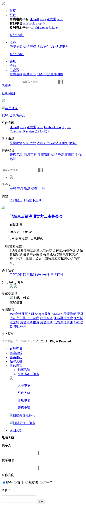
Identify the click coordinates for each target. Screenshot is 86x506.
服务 (13, 42)
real (32, 27)
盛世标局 (20, 326)
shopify (40, 23)
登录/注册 (8, 93)
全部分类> (17, 35)
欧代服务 (46, 318)
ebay (43, 19)
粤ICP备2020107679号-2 (19, 341)
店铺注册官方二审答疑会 (36, 216)
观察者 (33, 482)
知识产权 (29, 46)
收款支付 (43, 46)
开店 (13, 61)
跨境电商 (46, 322)
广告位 (48, 482)
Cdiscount (41, 27)
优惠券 (6, 86)
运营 (34, 188)
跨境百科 (16, 74)
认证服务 (61, 46)
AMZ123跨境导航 (64, 314)
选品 (27, 188)
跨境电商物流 (29, 322)
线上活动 (22, 200)
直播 (20, 482)
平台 (13, 15)
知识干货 (43, 74)
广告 (41, 188)
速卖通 (51, 19)
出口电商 (32, 318)
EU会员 (7, 115)
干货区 (14, 70)
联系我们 (29, 274)
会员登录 (11, 108)
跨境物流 (16, 46)
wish (60, 19)
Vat (52, 46)
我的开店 (18, 115)
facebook (29, 23)
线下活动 (35, 200)
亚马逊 (34, 19)
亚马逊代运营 (63, 318)
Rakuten (54, 27)
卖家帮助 (44, 154)
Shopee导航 (43, 314)
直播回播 (56, 74)
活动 (13, 65)
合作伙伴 (43, 274)
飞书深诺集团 (63, 322)
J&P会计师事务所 (22, 314)
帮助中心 (29, 74)
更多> (73, 143)
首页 (13, 10)
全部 (13, 188)
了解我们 (16, 274)
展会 (9, 482)
